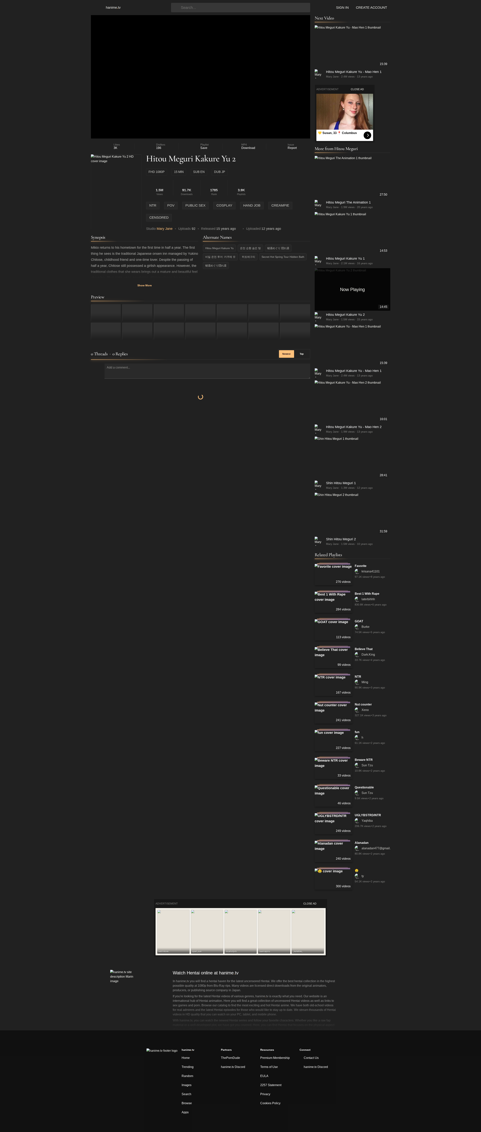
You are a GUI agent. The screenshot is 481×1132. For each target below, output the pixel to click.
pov (170, 205)
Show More (144, 285)
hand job (251, 205)
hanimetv (113, 7)
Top (302, 354)
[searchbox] (244, 7)
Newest (286, 354)
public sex (195, 205)
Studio (159, 229)
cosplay (224, 205)
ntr (152, 205)
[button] (96, 7)
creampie (280, 205)
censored (159, 217)
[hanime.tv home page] (161, 1053)
